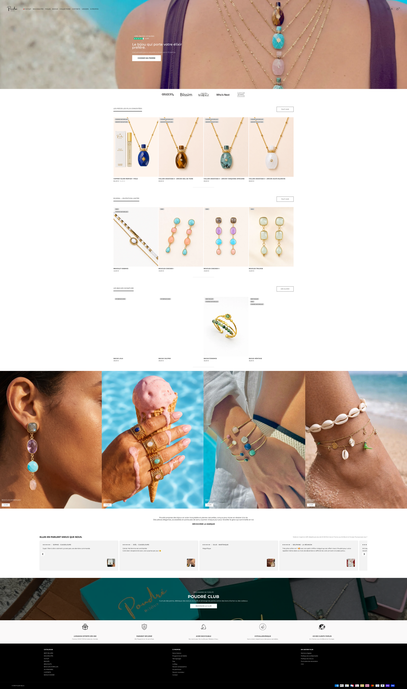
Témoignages (176, 658)
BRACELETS (48, 664)
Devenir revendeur (178, 672)
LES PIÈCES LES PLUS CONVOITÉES (127, 109)
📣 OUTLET (27, 9)
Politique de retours (307, 658)
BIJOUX (55, 9)
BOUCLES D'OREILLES (51, 666)
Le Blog (174, 664)
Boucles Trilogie (256, 268)
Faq (173, 661)
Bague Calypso (165, 358)
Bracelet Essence (121, 268)
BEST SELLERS (48, 653)
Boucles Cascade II (211, 268)
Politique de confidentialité (309, 656)
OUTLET (46, 658)
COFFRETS (76, 9)
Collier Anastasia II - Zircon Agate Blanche (267, 179)
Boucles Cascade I (166, 268)
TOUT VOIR (285, 109)
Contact (175, 675)
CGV (302, 664)
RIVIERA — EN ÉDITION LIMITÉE (126, 198)
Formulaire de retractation (309, 661)
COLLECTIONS (65, 9)
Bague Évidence (210, 358)
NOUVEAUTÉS (38, 9)
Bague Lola (118, 358)
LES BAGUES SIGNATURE (123, 288)
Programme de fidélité (179, 656)
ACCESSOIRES (48, 669)
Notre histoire (176, 653)
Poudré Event (176, 669)
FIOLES (48, 9)
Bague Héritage (255, 358)
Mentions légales (306, 653)
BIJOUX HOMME (49, 675)
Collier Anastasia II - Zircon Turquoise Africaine (224, 179)
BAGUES (46, 661)
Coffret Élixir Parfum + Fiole (126, 179)
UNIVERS (85, 9)
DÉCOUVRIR (285, 289)
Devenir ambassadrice (179, 666)
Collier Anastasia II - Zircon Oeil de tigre (176, 179)
